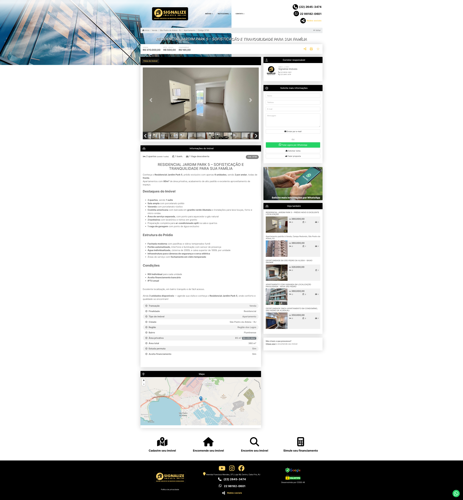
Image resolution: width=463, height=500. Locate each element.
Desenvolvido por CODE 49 (293, 482)
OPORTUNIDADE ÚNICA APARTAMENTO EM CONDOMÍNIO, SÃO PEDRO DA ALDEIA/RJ (292, 309)
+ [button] (144, 380)
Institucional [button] (223, 14)
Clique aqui (271, 344)
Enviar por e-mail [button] (294, 131)
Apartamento (189, 30)
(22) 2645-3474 (310, 7)
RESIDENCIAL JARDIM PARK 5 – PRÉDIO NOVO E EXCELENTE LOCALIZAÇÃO (292, 213)
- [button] (144, 384)
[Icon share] (222, 468)
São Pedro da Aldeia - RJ (170, 30)
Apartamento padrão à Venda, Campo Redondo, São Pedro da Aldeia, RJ (293, 237)
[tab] (150, 61)
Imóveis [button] (208, 14)
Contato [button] (239, 14)
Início (146, 30)
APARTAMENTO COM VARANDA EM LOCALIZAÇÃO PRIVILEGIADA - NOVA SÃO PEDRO (288, 285)
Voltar (318, 30)
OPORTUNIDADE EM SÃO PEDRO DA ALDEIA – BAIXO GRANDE (289, 261)
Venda (154, 30)
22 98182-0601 (311, 14)
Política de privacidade (170, 489)
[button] (151, 100)
